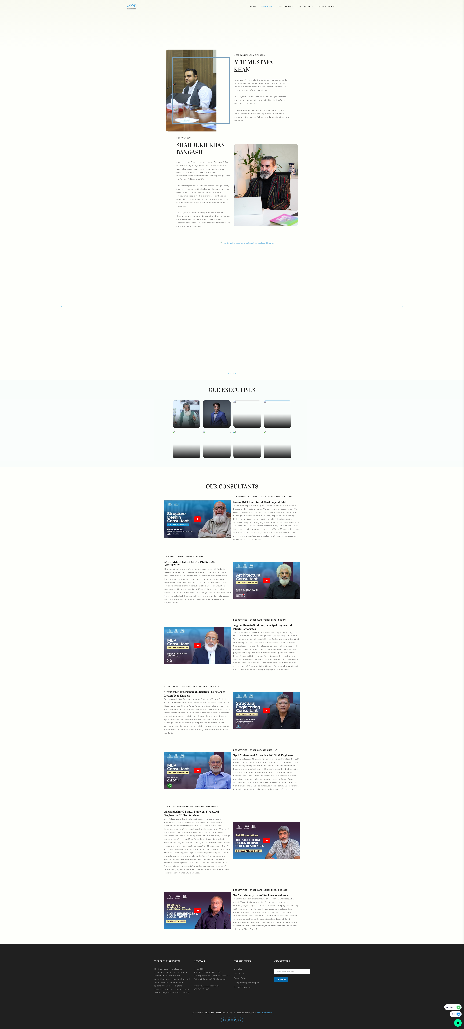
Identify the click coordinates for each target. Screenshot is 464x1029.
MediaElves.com (264, 1013)
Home (253, 7)
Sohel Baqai (186, 421)
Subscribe (281, 979)
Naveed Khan (247, 454)
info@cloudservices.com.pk (206, 986)
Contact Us (239, 973)
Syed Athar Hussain (217, 451)
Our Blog (238, 969)
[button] (61, 306)
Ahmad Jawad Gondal (247, 424)
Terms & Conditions (242, 987)
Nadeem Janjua (186, 454)
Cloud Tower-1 (285, 7)
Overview (266, 7)
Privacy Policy (240, 978)
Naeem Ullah (217, 421)
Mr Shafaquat (277, 421)
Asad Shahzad (277, 455)
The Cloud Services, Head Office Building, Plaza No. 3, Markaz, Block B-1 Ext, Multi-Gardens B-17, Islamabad (212, 975)
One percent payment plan (246, 983)
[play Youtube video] (197, 519)
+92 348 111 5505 (201, 989)
